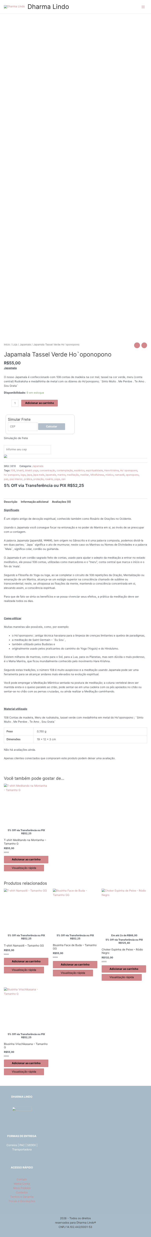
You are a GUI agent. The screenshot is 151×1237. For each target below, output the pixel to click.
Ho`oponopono (128, 470)
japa (29, 474)
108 (13, 470)
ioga (23, 474)
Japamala (25, 344)
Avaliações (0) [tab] (61, 501)
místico (109, 474)
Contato (22, 1179)
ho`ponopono (11, 474)
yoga (57, 479)
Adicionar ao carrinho (39, 402)
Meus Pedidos (22, 1188)
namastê (119, 474)
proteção (38, 479)
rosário (49, 479)
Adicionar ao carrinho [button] (26, 859)
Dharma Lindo (48, 6)
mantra (61, 474)
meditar (84, 474)
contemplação (65, 470)
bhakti (20, 470)
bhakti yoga (31, 470)
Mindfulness (97, 474)
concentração (47, 470)
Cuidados (22, 1192)
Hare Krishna (111, 470)
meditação (73, 474)
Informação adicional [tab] (35, 501)
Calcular (51, 426)
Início (7, 344)
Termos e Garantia (22, 1196)
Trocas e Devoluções (21, 1201)
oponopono (132, 474)
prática (28, 479)
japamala (51, 474)
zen (63, 479)
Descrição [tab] (10, 501)
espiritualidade (94, 470)
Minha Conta (22, 1183)
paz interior (16, 479)
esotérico (79, 470)
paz (6, 479)
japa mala (38, 474)
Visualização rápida (24, 867)
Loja (14, 344)
